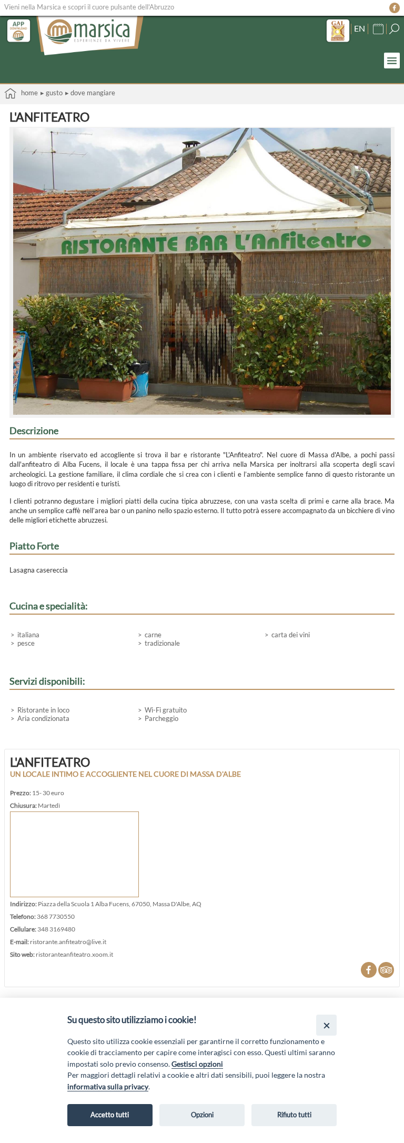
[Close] (326, 1025)
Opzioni (202, 1114)
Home (27, 92)
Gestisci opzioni (197, 1063)
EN (359, 28)
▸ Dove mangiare (90, 92)
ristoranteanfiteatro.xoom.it (74, 954)
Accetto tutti (109, 1114)
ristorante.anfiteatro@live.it (68, 941)
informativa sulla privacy (107, 1086)
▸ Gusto (52, 92)
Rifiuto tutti (294, 1114)
